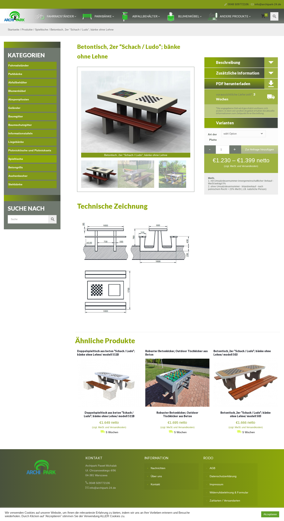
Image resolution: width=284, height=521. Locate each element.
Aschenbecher (17, 175)
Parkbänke (103, 16)
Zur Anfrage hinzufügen (259, 149)
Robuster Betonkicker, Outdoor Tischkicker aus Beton (177, 414)
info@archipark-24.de (268, 4)
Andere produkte (234, 16)
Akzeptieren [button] (270, 514)
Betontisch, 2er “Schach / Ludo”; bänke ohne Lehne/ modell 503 (245, 414)
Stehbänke (15, 184)
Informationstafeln (20, 133)
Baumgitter (15, 116)
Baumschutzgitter (20, 124)
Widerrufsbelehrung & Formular (229, 492)
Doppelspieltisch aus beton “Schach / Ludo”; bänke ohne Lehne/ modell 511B (106, 352)
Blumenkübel (189, 16)
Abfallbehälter (145, 16)
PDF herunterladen (233, 83)
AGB (212, 468)
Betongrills (15, 167)
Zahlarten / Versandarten (225, 500)
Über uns (156, 476)
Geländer (14, 107)
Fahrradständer (60, 16)
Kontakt (155, 484)
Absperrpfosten (18, 99)
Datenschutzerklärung (223, 476)
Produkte (27, 29)
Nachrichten (158, 468)
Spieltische (41, 29)
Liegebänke (16, 141)
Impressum (216, 484)
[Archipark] (14, 16)
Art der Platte (212, 137)
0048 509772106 (238, 4)
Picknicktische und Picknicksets (29, 150)
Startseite (13, 29)
